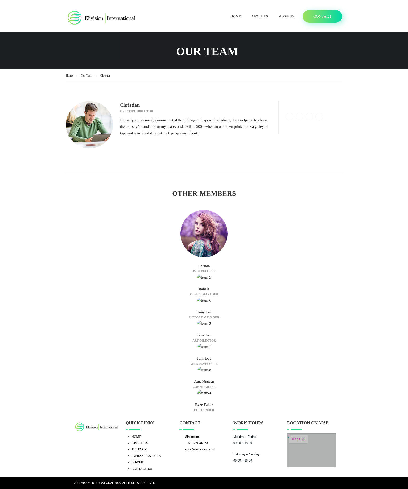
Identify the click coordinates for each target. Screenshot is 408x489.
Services (286, 16)
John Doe (204, 358)
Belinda (204, 266)
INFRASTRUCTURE (146, 456)
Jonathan (204, 335)
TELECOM (139, 449)
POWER (137, 462)
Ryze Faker (204, 405)
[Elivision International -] (101, 18)
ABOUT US (140, 443)
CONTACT (322, 16)
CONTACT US (142, 469)
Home (235, 16)
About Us (259, 16)
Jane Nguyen (204, 381)
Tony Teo (204, 312)
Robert (204, 289)
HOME (136, 436)
